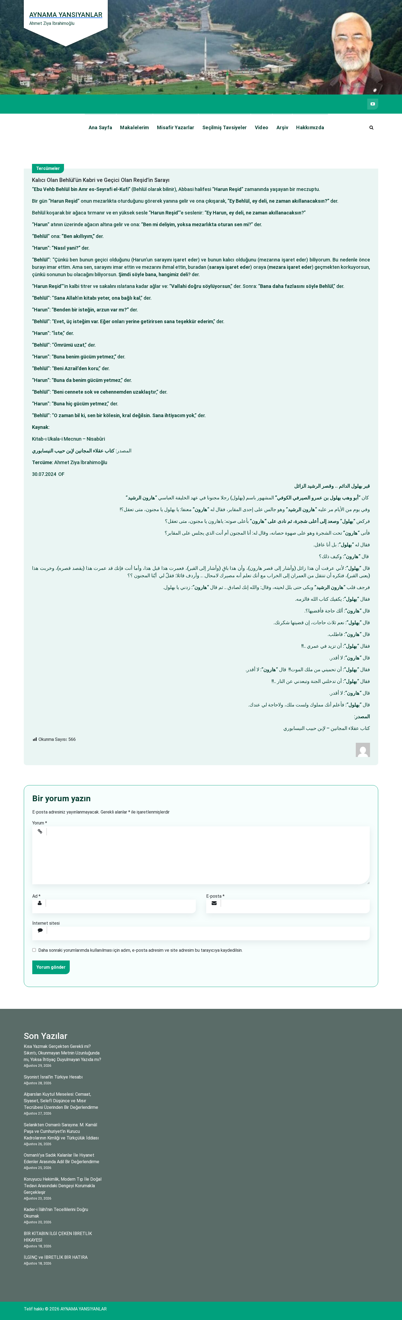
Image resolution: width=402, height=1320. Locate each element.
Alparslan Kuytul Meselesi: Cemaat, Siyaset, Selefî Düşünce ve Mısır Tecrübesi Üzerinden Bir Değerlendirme (61, 1101)
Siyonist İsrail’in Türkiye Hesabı (53, 1077)
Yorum (39, 823)
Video (262, 127)
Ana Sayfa (100, 127)
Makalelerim (134, 127)
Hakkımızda (310, 127)
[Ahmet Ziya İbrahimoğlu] (363, 749)
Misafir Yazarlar (175, 127)
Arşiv (282, 127)
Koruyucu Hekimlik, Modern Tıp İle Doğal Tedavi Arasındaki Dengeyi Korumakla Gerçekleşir (62, 1186)
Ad (36, 896)
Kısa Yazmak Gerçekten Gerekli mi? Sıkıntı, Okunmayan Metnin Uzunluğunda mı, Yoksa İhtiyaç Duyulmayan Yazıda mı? (62, 1053)
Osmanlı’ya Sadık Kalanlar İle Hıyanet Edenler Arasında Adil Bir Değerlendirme (61, 1158)
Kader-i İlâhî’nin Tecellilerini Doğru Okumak (56, 1213)
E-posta (215, 896)
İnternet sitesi (46, 923)
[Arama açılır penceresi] (371, 127)
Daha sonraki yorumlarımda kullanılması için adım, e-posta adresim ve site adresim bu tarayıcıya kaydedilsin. (140, 950)
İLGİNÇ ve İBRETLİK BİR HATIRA (56, 1257)
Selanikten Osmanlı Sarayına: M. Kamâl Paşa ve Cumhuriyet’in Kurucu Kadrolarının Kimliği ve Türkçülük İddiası (61, 1131)
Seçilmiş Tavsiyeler (224, 127)
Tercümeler (48, 168)
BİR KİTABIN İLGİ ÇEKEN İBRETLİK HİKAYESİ (58, 1237)
